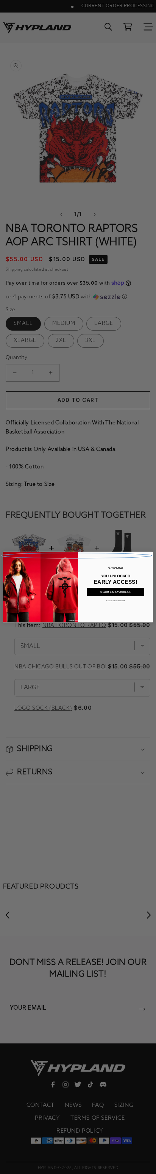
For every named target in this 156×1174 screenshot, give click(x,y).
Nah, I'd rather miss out (115, 601)
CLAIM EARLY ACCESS (115, 592)
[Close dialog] (77, 555)
